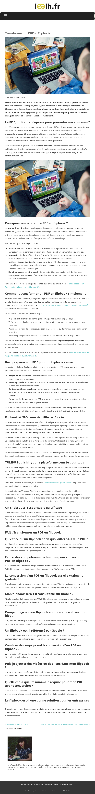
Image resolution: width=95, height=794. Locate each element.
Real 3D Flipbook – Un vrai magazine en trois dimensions (64, 724)
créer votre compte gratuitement (57, 482)
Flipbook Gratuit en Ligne (17, 724)
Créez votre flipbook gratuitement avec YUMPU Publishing (62, 305)
